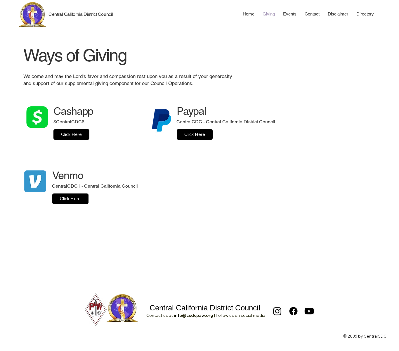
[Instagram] (277, 311)
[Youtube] (309, 311)
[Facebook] (293, 311)
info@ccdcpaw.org (193, 315)
